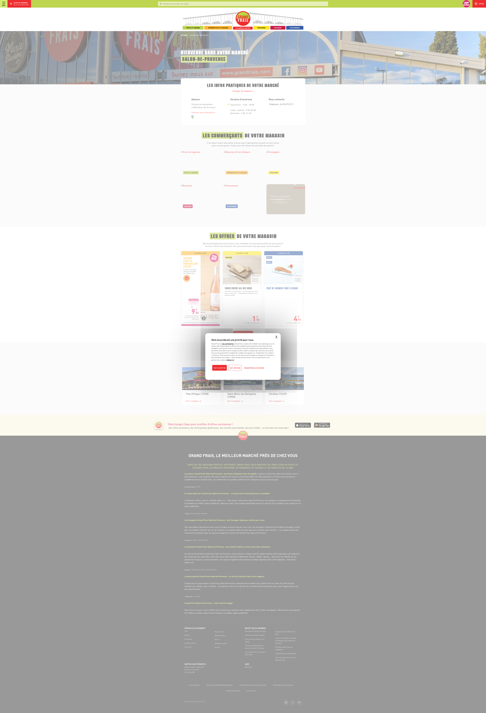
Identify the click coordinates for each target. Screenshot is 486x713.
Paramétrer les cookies (254, 368)
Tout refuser (234, 368)
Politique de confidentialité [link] (228, 373)
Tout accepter (219, 368)
